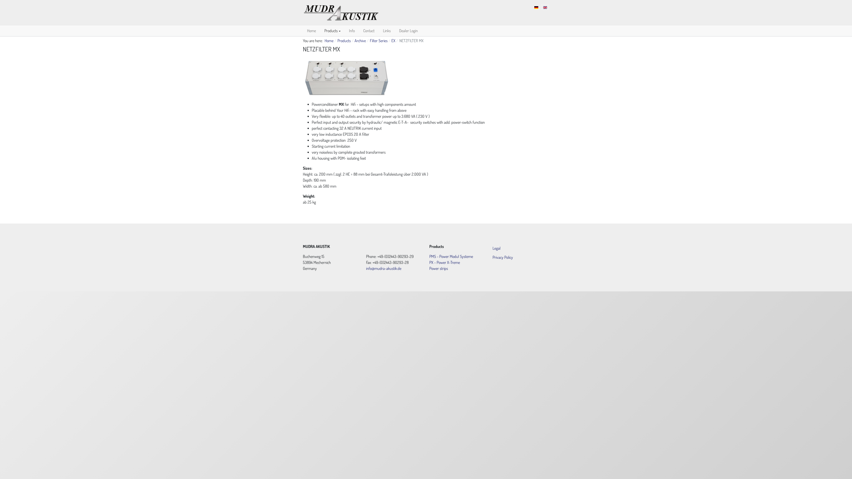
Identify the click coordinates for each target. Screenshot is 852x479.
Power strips (438, 268)
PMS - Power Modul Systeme (451, 256)
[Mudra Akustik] (341, 12)
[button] (332, 31)
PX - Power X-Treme (444, 262)
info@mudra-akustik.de (383, 268)
